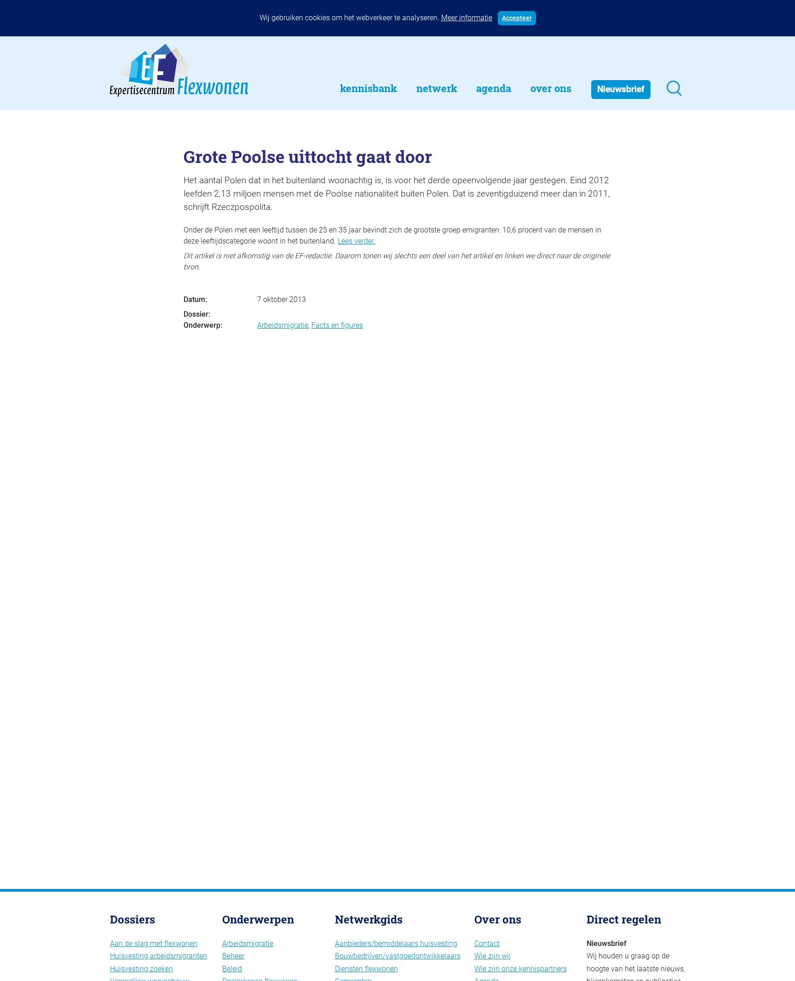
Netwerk (436, 88)
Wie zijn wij (492, 956)
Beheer (233, 956)
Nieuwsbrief (621, 89)
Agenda (493, 88)
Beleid (232, 968)
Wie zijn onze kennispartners (520, 968)
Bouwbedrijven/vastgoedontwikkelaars (398, 956)
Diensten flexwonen (366, 968)
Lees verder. (356, 241)
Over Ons (550, 88)
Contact (487, 943)
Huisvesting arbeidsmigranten (158, 956)
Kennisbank (368, 88)
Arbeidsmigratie (282, 325)
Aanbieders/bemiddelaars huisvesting (396, 943)
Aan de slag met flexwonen (153, 943)
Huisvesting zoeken (141, 968)
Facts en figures (337, 325)
